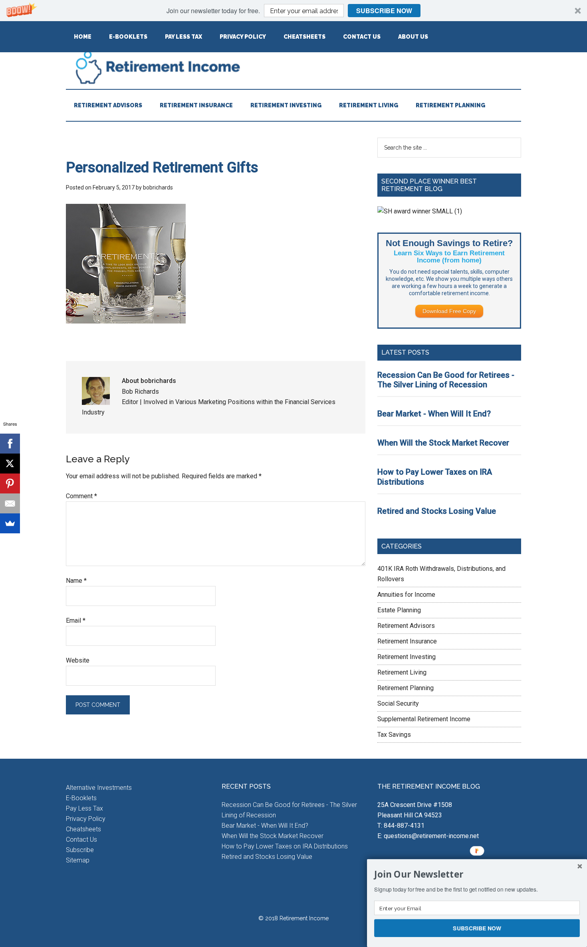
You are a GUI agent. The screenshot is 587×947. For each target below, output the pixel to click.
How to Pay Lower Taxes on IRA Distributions (285, 846)
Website (77, 660)
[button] (293, 10)
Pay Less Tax (84, 808)
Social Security (398, 703)
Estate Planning (399, 610)
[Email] (10, 503)
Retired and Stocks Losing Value (436, 511)
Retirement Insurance (407, 641)
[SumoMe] (10, 523)
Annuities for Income (406, 594)
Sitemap (77, 860)
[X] (10, 464)
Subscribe (80, 850)
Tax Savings (394, 734)
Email (75, 620)
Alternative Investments (99, 787)
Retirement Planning (405, 688)
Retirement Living (401, 672)
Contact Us (81, 839)
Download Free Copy (449, 311)
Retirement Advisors (406, 625)
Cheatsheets (83, 829)
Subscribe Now (384, 10)
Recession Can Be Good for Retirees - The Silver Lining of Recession (445, 380)
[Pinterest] (10, 483)
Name (76, 580)
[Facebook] (10, 444)
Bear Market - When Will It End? (434, 413)
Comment (81, 496)
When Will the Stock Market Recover (443, 443)
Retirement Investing (406, 657)
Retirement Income (293, 67)
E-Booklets (81, 798)
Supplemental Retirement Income (423, 719)
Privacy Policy (85, 819)
